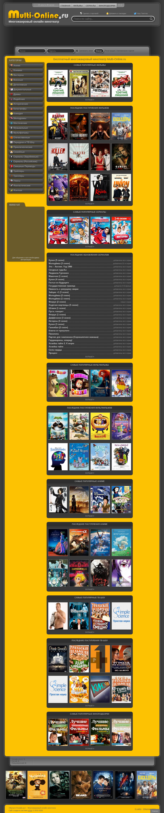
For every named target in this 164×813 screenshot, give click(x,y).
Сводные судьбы (58, 270)
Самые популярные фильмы (90, 65)
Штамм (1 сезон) (57, 308)
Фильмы (78, 6)
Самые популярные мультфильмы (89, 365)
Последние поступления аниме (89, 524)
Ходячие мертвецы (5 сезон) (63, 305)
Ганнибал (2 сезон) (58, 327)
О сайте (138, 809)
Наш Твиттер (142, 13)
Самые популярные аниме (90, 481)
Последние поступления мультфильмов (89, 408)
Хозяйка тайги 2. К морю (61, 343)
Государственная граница (62, 286)
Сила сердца (55, 350)
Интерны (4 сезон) (58, 321)
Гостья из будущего (59, 282)
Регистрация (110, 51)
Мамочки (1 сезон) (58, 276)
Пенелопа (54, 334)
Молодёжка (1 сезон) (59, 298)
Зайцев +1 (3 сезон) (59, 292)
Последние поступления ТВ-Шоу (90, 640)
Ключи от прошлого (59, 330)
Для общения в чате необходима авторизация (25, 258)
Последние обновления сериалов (89, 255)
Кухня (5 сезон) (56, 260)
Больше (89, 100)
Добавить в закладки (117, 13)
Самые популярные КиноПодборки (89, 714)
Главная (65, 6)
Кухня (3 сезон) (56, 324)
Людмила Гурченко (59, 273)
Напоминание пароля (125, 51)
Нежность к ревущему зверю (63, 289)
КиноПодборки (107, 6)
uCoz (30, 810)
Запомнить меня (86, 51)
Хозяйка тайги (56, 346)
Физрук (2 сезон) (57, 302)
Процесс (53, 353)
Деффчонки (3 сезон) (59, 318)
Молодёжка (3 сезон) (59, 263)
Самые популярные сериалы (89, 212)
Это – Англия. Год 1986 (60, 266)
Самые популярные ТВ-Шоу (89, 598)
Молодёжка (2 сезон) (59, 295)
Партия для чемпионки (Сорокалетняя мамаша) (73, 337)
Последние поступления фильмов (89, 108)
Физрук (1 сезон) (57, 314)
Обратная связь (149, 809)
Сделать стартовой (90, 13)
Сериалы (91, 6)
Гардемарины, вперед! (60, 340)
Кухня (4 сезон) (56, 279)
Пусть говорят (56, 311)
